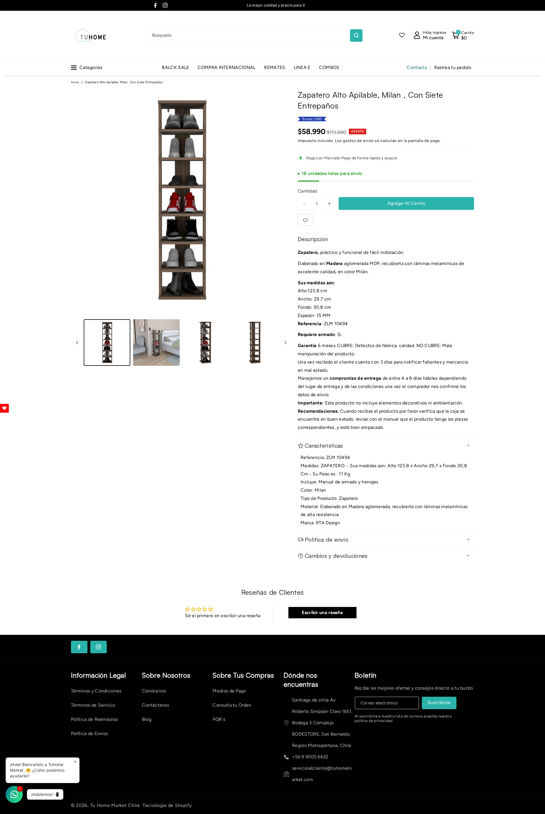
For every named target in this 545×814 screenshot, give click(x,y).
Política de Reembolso (94, 719)
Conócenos (154, 691)
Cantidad (307, 191)
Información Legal (98, 675)
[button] (463, 35)
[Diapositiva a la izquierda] (77, 342)
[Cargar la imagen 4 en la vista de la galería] (255, 342)
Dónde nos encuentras (301, 679)
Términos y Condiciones (96, 691)
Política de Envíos (89, 733)
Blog (146, 719)
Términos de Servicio (93, 705)
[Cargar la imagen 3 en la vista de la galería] (206, 342)
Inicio (75, 82)
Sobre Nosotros (166, 675)
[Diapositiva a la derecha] (285, 342)
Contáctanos (155, 705)
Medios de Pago (229, 691)
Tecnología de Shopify (167, 805)
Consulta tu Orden (232, 705)
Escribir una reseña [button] (322, 612)
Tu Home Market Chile (115, 805)
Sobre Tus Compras (243, 675)
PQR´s (219, 719)
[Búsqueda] (356, 35)
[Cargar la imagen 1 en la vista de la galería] (107, 342)
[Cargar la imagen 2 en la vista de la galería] (156, 342)
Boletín (366, 675)
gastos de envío (358, 140)
